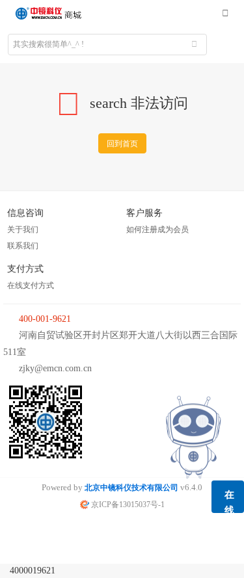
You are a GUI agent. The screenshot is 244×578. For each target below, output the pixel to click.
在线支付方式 (30, 285)
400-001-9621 (45, 319)
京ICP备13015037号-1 (127, 504)
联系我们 (22, 245)
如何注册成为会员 (157, 229)
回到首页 (122, 143)
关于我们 (22, 229)
